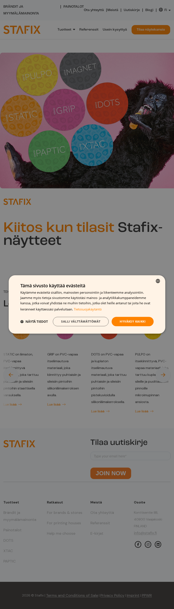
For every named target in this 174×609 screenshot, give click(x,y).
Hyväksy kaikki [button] (133, 321)
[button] (34, 321)
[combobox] (158, 281)
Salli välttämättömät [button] (80, 321)
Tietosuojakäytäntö (88, 309)
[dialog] (87, 304)
